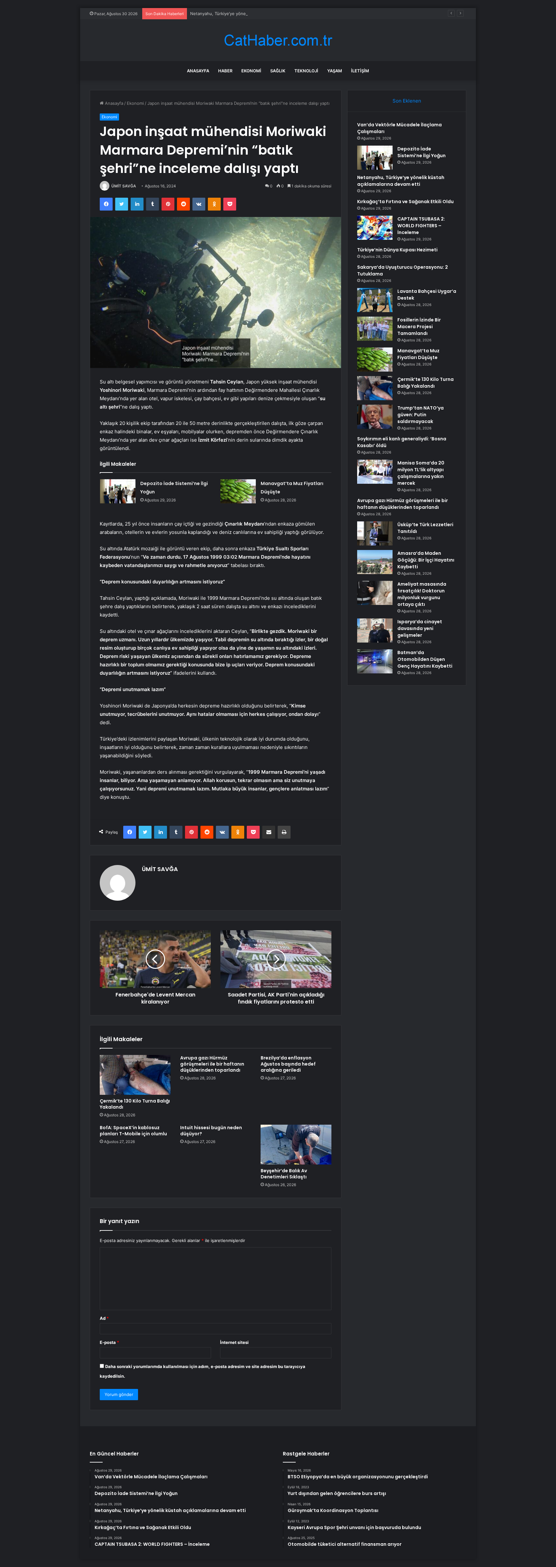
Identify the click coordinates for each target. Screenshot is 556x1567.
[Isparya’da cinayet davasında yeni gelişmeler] (375, 630)
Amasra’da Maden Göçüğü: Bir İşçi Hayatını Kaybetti (425, 560)
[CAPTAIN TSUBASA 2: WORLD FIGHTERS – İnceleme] (375, 228)
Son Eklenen (407, 101)
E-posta (109, 1342)
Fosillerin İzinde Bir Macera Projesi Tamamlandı (419, 327)
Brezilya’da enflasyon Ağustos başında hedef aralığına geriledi (288, 1064)
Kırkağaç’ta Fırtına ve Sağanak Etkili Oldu (405, 201)
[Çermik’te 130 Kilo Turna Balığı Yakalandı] (135, 1075)
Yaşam (334, 70)
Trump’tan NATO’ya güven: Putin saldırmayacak (420, 415)
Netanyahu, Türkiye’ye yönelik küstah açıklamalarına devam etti (253, 13)
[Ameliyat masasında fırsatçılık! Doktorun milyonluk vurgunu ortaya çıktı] (375, 593)
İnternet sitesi (234, 1342)
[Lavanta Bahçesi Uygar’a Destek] (375, 300)
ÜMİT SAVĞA (123, 186)
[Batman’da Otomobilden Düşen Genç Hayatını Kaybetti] (375, 661)
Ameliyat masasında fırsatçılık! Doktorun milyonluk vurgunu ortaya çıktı (421, 594)
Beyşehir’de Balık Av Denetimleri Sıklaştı (284, 1173)
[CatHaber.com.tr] (278, 40)
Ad (104, 1318)
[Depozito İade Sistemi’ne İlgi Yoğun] (117, 491)
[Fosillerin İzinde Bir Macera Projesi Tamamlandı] (375, 329)
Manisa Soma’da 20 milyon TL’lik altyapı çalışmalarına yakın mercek (420, 473)
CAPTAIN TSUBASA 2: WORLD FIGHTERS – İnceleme (421, 226)
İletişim (360, 70)
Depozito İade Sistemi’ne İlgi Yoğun (421, 152)
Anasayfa (198, 70)
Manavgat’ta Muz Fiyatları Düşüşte (418, 354)
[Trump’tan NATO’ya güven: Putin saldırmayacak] (375, 417)
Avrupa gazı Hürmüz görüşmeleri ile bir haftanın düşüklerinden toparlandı (212, 1064)
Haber (225, 70)
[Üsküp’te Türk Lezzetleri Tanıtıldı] (375, 533)
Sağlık (277, 70)
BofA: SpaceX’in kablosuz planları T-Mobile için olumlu (133, 1130)
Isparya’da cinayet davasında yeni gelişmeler (419, 628)
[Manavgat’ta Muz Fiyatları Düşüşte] (238, 491)
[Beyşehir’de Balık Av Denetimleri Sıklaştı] (296, 1145)
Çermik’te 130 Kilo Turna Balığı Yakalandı (135, 1104)
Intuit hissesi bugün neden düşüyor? (211, 1130)
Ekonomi (251, 70)
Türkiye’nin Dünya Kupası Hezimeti (397, 250)
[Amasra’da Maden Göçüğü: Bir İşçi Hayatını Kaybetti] (375, 562)
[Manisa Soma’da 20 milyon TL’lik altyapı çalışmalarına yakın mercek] (375, 472)
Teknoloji (306, 70)
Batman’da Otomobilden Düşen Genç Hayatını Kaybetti (424, 659)
